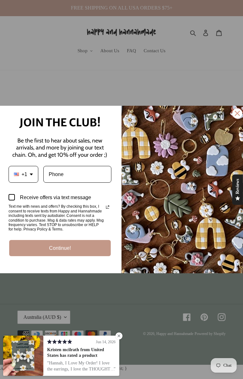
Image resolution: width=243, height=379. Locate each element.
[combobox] (23, 174)
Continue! (60, 248)
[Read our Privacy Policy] (107, 207)
